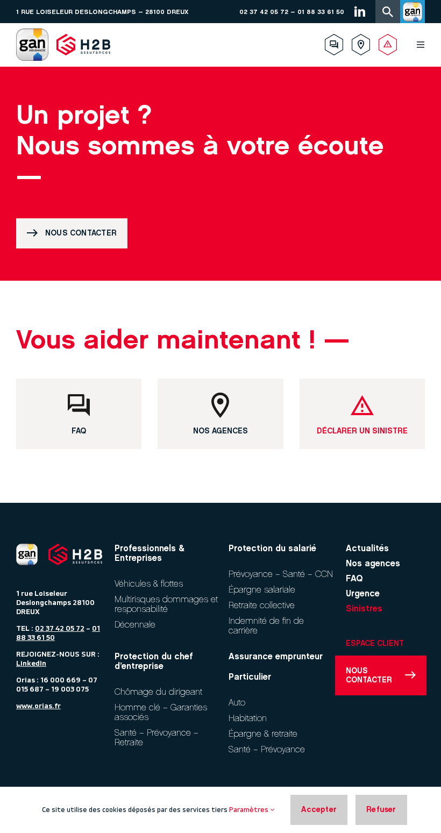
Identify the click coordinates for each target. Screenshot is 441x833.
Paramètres (249, 810)
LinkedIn (31, 663)
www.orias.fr (38, 705)
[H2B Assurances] (83, 32)
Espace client (375, 643)
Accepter (319, 809)
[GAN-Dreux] (32, 32)
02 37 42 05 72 (263, 12)
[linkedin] (359, 11)
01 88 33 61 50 (320, 12)
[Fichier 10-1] (27, 548)
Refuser (381, 809)
